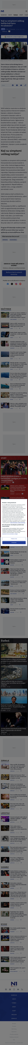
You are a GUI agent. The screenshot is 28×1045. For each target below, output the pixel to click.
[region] (14, 522)
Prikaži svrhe (14, 538)
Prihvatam (14, 542)
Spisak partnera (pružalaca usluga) (10, 533)
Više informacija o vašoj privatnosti (17, 522)
